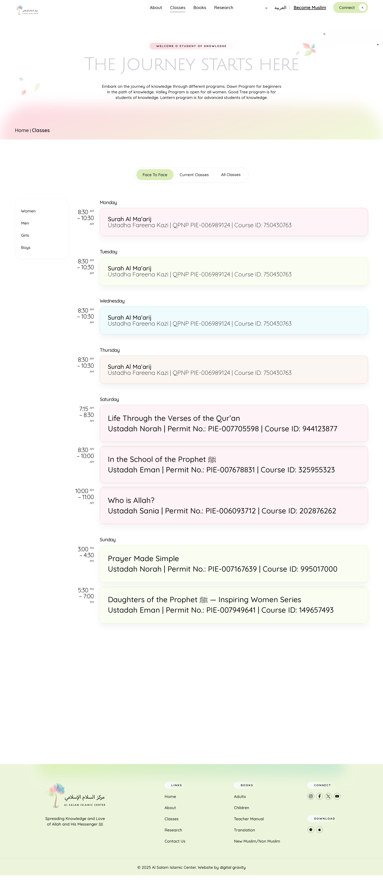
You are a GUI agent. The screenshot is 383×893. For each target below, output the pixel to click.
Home (22, 130)
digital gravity (233, 867)
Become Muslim (310, 7)
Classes (177, 7)
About (156, 7)
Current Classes (194, 174)
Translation (244, 829)
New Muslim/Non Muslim (257, 841)
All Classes (231, 174)
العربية (280, 7)
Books (199, 7)
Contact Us (175, 841)
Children (241, 807)
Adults (240, 796)
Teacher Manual (249, 818)
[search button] (266, 8)
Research (223, 7)
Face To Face (155, 174)
